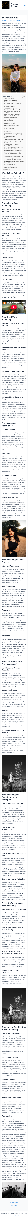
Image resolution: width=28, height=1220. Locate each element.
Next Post (14, 1205)
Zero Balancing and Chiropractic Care (14, 147)
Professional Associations (11, 167)
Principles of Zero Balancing (10, 100)
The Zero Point (9, 104)
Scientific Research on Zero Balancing (13, 150)
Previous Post (14, 1202)
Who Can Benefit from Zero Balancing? (13, 133)
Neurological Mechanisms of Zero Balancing (13, 154)
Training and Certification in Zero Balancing (14, 161)
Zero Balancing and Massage (12, 144)
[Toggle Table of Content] (23, 96)
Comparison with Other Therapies (13, 159)
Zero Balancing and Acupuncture (13, 145)
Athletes (8, 137)
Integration (8, 131)
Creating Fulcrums (10, 119)
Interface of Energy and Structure (13, 103)
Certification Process (10, 164)
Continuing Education (10, 166)
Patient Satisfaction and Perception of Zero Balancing (14, 157)
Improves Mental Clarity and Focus (13, 115)
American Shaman (15, 5)
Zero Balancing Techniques (10, 117)
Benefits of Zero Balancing (10, 108)
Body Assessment (10, 128)
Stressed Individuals (10, 136)
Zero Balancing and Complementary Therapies (12, 141)
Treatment (8, 130)
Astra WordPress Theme (14, 1215)
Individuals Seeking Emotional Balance (14, 139)
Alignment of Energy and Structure (13, 101)
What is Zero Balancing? (9, 98)
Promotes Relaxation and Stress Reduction (13, 112)
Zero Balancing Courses (11, 162)
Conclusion (7, 169)
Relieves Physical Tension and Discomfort (15, 109)
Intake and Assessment (11, 126)
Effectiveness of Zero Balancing (13, 152)
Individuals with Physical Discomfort (14, 134)
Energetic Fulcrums (10, 106)
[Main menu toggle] (24, 5)
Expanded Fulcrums (10, 122)
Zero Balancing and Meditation (12, 148)
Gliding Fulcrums (9, 120)
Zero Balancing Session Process (11, 125)
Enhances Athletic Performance (13, 114)
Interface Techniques (10, 123)
